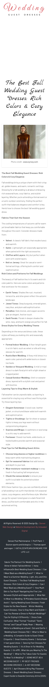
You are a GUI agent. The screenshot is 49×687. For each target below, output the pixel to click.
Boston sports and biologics (18, 544)
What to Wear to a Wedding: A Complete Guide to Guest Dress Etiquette (25, 635)
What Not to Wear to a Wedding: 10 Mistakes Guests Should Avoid (25, 599)
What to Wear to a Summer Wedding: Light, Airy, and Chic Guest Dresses (25, 577)
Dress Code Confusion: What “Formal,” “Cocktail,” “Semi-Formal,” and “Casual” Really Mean (23, 621)
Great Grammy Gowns (24, 639)
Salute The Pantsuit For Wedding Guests (22, 562)
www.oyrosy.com (30, 162)
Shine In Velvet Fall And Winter (17, 565)
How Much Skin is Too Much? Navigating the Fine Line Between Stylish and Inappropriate (24, 591)
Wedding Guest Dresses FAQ (17, 632)
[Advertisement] (24, 43)
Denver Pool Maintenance (19, 541)
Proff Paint (37, 541)
